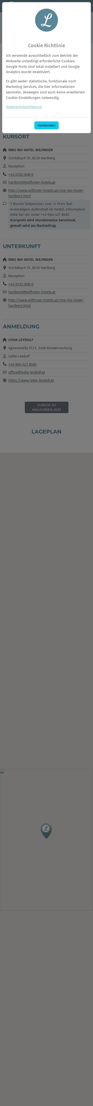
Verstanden (46, 125)
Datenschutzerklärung (24, 107)
